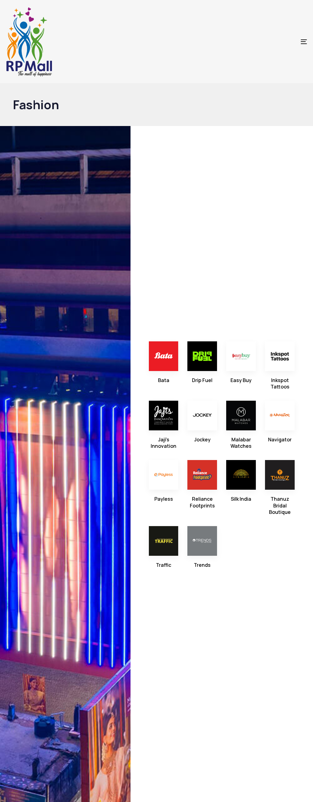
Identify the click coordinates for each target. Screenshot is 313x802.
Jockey (202, 439)
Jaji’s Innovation (163, 442)
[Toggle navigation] (257, 41)
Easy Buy (241, 380)
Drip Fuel (202, 380)
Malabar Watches (241, 442)
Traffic (163, 565)
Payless (163, 499)
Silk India (241, 499)
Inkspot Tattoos (280, 383)
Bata (163, 380)
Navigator (280, 439)
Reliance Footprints (202, 502)
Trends (202, 565)
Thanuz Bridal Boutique (280, 505)
